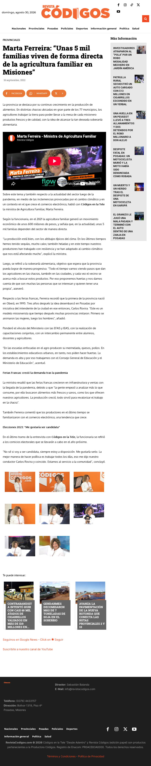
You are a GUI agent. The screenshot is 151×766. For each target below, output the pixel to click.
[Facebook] (118, 5)
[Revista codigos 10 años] (26, 682)
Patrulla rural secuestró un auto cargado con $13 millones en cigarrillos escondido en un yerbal (123, 91)
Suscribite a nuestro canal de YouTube (28, 649)
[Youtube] (118, 12)
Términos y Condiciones (61, 756)
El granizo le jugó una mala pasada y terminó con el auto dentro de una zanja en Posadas (123, 226)
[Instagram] (125, 5)
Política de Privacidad (91, 756)
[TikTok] (131, 5)
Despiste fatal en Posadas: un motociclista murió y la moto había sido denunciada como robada (122, 163)
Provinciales (11, 40)
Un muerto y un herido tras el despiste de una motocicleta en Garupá (122, 195)
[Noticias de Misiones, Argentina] (75, 12)
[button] (145, 18)
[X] (138, 5)
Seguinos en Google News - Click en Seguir (33, 639)
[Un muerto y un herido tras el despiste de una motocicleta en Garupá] (139, 187)
